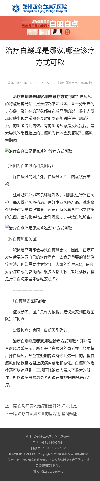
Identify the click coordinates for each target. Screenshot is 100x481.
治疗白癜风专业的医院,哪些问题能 (47, 414)
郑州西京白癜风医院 (79, 83)
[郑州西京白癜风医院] (43, 8)
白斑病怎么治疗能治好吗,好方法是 (47, 406)
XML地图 (30, 454)
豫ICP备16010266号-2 (48, 471)
